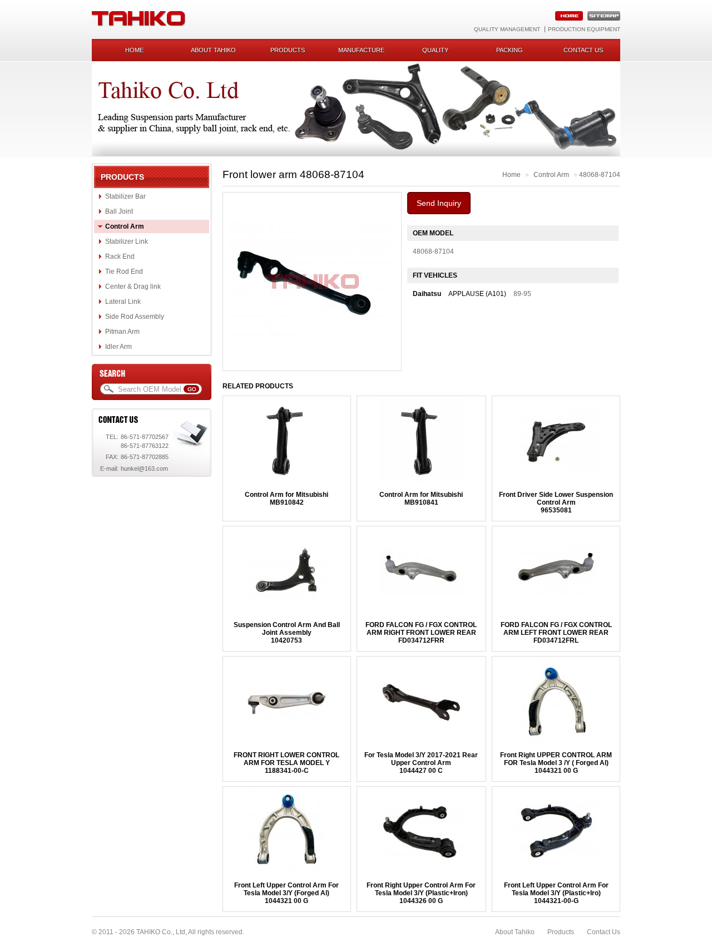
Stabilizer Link (126, 241)
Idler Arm (118, 347)
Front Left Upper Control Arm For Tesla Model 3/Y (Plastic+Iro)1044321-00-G (556, 893)
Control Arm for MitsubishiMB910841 (421, 498)
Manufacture (361, 50)
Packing (509, 50)
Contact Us (603, 932)
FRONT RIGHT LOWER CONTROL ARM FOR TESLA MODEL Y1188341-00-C (286, 763)
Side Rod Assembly (134, 316)
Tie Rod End (124, 271)
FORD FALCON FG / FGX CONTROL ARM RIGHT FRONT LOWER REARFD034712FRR (421, 632)
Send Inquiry (439, 203)
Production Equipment (584, 29)
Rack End (120, 256)
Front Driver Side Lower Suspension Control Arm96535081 (556, 502)
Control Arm (124, 226)
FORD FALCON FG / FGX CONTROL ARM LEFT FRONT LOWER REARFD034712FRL (556, 632)
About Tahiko (213, 50)
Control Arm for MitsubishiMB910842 (286, 498)
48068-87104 (599, 175)
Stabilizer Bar (125, 196)
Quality (435, 50)
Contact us (583, 50)
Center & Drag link (133, 286)
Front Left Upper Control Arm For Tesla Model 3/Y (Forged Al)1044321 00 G (286, 893)
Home (134, 50)
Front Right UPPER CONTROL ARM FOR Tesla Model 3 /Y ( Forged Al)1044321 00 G (556, 763)
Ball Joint (119, 211)
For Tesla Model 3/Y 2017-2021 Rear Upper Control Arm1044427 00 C (421, 763)
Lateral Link (123, 301)
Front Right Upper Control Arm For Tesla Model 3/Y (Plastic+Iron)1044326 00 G (421, 893)
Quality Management (507, 29)
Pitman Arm (122, 332)
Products (287, 50)
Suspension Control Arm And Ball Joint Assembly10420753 (287, 632)
